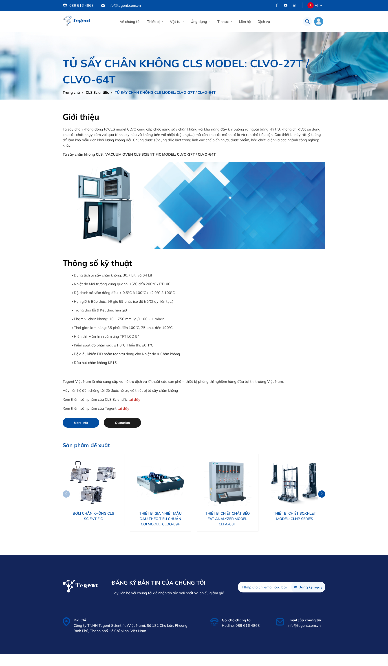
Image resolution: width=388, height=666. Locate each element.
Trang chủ (71, 92)
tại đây (134, 399)
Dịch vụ (264, 21)
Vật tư (175, 21)
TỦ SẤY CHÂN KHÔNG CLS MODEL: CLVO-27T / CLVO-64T (165, 92)
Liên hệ (245, 21)
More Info (81, 423)
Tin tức (223, 21)
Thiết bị (153, 21)
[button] (321, 494)
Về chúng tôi (130, 21)
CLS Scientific (97, 92)
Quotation (122, 423)
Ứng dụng (199, 21)
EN (316, 15)
